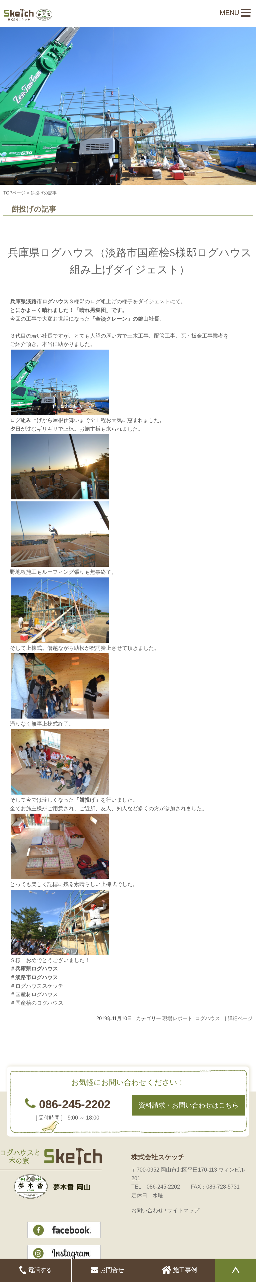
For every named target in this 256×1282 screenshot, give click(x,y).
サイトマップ (183, 1210)
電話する (39, 1270)
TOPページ (14, 192)
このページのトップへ (236, 1039)
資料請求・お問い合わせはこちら (189, 1105)
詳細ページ (240, 1018)
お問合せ (111, 1270)
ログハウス (207, 1018)
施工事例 (184, 1270)
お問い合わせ (147, 1210)
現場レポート (177, 1018)
